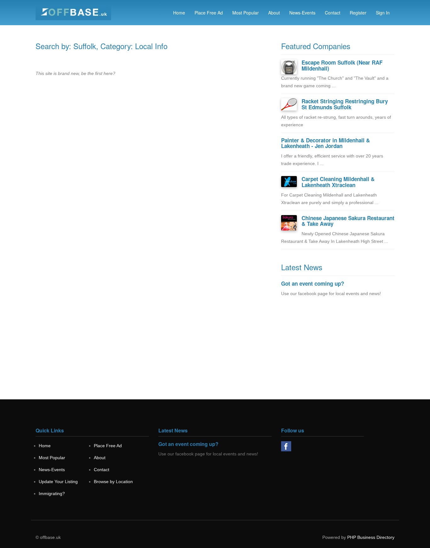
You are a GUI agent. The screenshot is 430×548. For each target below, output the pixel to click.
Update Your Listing (58, 481)
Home (179, 12)
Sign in (383, 12)
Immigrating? (52, 493)
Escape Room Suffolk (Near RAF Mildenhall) (342, 65)
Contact (332, 12)
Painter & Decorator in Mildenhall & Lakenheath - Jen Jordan (325, 143)
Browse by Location (113, 481)
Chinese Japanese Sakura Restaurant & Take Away (348, 221)
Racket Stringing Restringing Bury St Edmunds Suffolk (345, 104)
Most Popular (245, 12)
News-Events (302, 12)
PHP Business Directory (370, 537)
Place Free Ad (209, 12)
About (274, 12)
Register (358, 12)
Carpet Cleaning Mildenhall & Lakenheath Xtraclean (338, 182)
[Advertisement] (337, 355)
